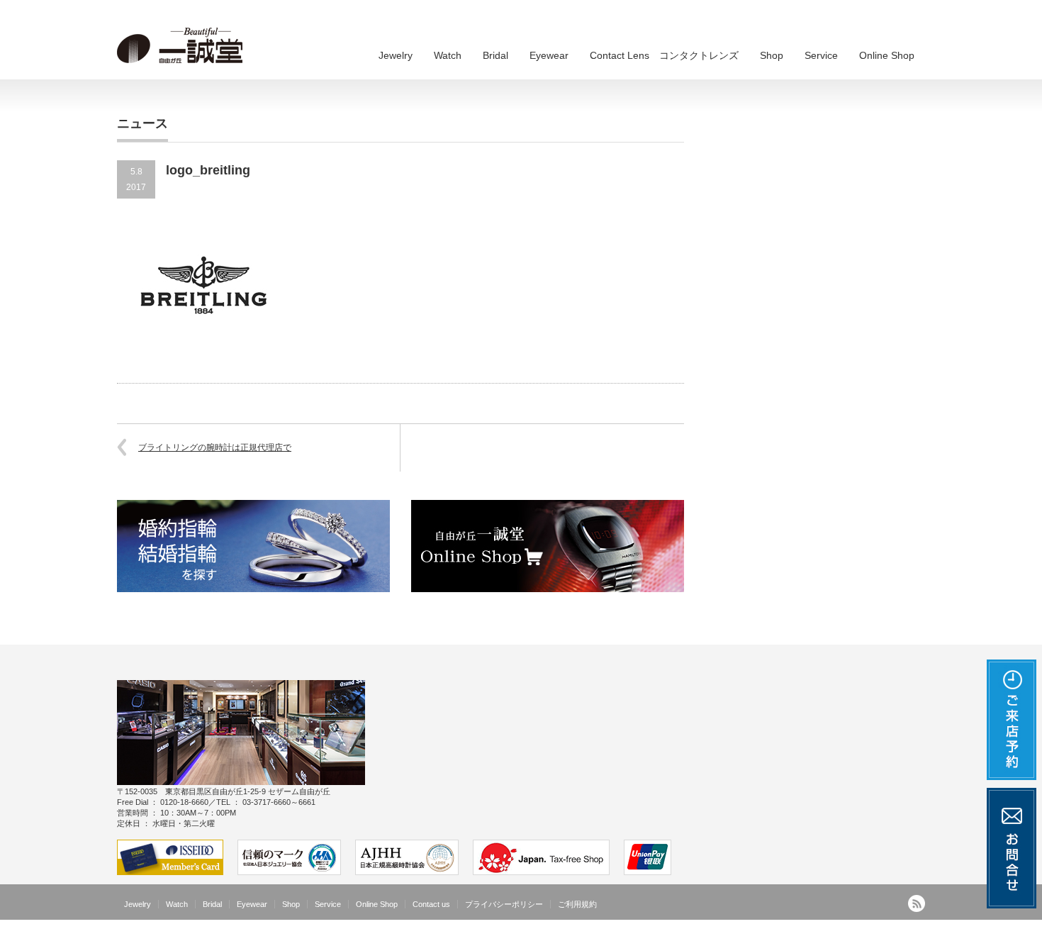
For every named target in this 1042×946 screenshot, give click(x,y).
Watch (447, 55)
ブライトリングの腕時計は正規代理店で (214, 447)
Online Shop (886, 55)
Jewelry (396, 55)
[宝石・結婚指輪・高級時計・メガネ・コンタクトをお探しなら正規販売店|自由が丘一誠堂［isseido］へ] (184, 46)
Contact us (431, 904)
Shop (771, 55)
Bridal (495, 55)
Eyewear (549, 55)
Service (821, 55)
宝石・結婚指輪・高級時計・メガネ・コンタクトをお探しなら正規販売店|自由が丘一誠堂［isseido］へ (727, 935)
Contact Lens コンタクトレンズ (664, 55)
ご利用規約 (577, 904)
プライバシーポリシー (504, 904)
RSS (916, 903)
